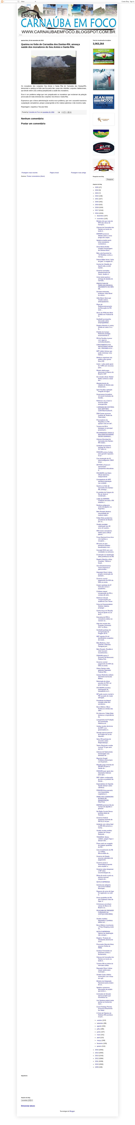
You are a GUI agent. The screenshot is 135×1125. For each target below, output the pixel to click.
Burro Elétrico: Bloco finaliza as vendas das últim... (105, 708)
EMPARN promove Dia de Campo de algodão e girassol (105, 806)
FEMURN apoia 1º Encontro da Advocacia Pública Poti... (105, 657)
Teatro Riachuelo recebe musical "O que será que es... (105, 747)
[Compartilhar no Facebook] (69, 112)
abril (98, 1037)
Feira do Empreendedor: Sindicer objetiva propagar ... (105, 606)
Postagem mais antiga (78, 172)
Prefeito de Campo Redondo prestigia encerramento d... (103, 333)
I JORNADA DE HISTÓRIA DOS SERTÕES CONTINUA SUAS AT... (105, 408)
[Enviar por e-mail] (62, 112)
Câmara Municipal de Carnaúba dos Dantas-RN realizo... (105, 441)
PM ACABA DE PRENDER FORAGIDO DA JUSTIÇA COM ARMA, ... (105, 913)
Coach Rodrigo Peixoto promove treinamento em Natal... (104, 1008)
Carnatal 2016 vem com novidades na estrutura (105, 551)
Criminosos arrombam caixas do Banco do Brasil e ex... (104, 905)
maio (99, 1035)
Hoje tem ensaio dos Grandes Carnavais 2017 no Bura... (104, 625)
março (99, 1040)
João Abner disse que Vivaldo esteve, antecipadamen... (104, 299)
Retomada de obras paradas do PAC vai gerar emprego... (104, 683)
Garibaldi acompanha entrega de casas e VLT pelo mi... (104, 447)
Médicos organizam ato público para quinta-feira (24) (104, 359)
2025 (97, 187)
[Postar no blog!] (64, 112)
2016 (97, 213)
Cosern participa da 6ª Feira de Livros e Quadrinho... (104, 586)
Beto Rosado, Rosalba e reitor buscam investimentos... (105, 651)
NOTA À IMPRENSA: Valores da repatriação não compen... (105, 933)
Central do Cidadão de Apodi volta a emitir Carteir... (104, 266)
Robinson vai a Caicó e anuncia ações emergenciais (104, 402)
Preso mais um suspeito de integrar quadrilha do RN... (105, 845)
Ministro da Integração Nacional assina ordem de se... (105, 982)
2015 (97, 1050)
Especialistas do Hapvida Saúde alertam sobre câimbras (105, 785)
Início (20, 35)
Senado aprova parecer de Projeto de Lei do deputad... (104, 734)
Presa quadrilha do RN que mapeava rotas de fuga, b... (105, 899)
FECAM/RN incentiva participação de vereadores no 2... (104, 689)
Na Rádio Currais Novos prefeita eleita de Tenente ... (105, 813)
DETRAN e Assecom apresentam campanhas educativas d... (105, 467)
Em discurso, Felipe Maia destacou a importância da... (105, 715)
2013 (97, 1055)
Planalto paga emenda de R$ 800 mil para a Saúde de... (105, 766)
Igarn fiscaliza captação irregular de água (104, 390)
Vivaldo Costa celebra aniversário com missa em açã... (105, 976)
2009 (97, 1067)
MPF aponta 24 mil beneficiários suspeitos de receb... (105, 638)
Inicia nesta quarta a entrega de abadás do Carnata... (105, 278)
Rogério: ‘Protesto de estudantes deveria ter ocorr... (105, 939)
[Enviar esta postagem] (58, 112)
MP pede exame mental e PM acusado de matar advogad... (105, 696)
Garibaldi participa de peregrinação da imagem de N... (104, 631)
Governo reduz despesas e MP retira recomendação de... (105, 871)
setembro (100, 1023)
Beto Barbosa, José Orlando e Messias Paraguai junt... (104, 644)
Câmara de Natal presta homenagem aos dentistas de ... (105, 753)
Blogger (72, 1111)
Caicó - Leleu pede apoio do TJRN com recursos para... (105, 365)
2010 (97, 1064)
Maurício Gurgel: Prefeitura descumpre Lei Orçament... (105, 760)
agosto (99, 1026)
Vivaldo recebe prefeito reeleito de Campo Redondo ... (104, 832)
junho (99, 1032)
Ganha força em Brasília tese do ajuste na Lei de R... (105, 612)
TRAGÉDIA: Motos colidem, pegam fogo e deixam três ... (105, 838)
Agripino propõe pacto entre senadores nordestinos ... (104, 242)
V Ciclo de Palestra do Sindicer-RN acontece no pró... (105, 1015)
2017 (97, 210)
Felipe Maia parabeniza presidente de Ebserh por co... (104, 519)
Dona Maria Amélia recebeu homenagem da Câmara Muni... (104, 248)
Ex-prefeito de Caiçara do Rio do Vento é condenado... (105, 494)
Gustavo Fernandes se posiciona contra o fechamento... (104, 952)
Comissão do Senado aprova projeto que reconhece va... (104, 995)
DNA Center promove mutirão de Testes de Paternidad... (104, 415)
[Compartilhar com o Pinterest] (71, 112)
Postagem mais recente (29, 172)
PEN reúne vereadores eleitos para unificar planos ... (104, 532)
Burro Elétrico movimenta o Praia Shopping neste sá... (105, 927)
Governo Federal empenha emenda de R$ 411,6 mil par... (104, 819)
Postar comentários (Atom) (36, 176)
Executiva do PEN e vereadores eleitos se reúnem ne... (104, 619)
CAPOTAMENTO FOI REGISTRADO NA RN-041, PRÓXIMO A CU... (105, 346)
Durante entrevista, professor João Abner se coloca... (104, 293)
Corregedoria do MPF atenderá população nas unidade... (104, 481)
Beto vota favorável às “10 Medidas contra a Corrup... (104, 255)
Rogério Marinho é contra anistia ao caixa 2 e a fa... (105, 327)
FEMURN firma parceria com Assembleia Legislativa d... (105, 792)
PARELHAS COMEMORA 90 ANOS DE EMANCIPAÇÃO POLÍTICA (105, 799)
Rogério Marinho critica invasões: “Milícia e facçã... (104, 561)
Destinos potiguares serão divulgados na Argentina (104, 507)
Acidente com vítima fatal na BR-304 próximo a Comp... (105, 826)
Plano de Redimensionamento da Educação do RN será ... (104, 307)
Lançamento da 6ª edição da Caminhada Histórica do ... (105, 721)
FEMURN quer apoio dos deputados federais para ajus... (105, 772)
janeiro (99, 1046)
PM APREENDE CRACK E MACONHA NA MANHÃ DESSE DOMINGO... (105, 434)
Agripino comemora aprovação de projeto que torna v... (104, 989)
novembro (100, 218)
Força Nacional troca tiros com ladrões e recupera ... (105, 539)
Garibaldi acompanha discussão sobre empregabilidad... (104, 321)
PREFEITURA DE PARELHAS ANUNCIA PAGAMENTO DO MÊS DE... (105, 286)
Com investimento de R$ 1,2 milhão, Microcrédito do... (105, 851)
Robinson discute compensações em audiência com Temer (104, 599)
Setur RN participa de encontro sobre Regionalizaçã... (104, 740)
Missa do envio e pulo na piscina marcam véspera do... (105, 877)
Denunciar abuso (28, 1106)
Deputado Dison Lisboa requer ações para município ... (104, 970)
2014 (97, 1053)
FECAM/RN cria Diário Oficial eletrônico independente (104, 474)
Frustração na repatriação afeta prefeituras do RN (105, 555)
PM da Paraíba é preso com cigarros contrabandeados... (104, 340)
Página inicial (54, 172)
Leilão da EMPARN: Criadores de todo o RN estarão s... (105, 500)
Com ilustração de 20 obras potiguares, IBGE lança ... (105, 460)
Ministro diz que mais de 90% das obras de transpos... (105, 223)
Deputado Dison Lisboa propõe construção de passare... (105, 574)
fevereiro (100, 1043)
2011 (97, 1061)
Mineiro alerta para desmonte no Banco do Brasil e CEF (105, 372)
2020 (97, 202)
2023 (97, 193)
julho (99, 1029)
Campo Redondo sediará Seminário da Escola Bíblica (105, 676)
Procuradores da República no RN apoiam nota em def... (105, 421)
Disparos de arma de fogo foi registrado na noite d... (105, 893)
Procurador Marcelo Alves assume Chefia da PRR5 (105, 946)
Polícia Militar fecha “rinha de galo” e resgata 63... (105, 260)
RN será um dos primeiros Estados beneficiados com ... (104, 545)
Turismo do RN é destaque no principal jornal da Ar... (104, 428)
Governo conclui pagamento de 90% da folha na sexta (105, 580)
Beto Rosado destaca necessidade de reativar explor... (104, 513)
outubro (100, 1020)
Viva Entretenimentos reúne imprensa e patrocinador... (104, 567)
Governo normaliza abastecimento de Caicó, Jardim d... (103, 272)
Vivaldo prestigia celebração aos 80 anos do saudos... (103, 526)
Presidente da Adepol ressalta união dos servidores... (104, 702)
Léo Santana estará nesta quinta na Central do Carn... (105, 1002)
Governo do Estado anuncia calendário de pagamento (105, 858)
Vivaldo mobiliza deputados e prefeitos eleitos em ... (105, 920)
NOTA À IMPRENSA (103, 882)
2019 (97, 204)
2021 (97, 199)
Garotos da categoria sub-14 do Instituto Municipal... (104, 886)
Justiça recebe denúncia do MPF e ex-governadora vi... (105, 728)
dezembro (100, 216)
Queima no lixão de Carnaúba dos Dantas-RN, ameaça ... (105, 487)
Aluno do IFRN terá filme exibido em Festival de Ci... (105, 314)
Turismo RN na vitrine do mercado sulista (105, 964)
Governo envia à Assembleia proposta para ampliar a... (104, 864)
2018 (97, 207)
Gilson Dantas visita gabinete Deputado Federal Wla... (104, 670)
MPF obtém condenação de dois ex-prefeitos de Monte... (105, 779)
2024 (97, 190)
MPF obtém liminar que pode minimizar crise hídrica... (104, 353)
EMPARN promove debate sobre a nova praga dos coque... (104, 235)
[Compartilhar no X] (66, 112)
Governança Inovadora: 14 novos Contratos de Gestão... (105, 396)
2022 (97, 196)
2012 (97, 1058)
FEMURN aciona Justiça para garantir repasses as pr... (105, 453)
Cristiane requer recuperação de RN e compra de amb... (104, 593)
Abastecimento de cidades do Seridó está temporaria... (105, 385)
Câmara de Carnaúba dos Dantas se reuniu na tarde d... (105, 229)
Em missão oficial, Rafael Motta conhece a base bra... (105, 378)
